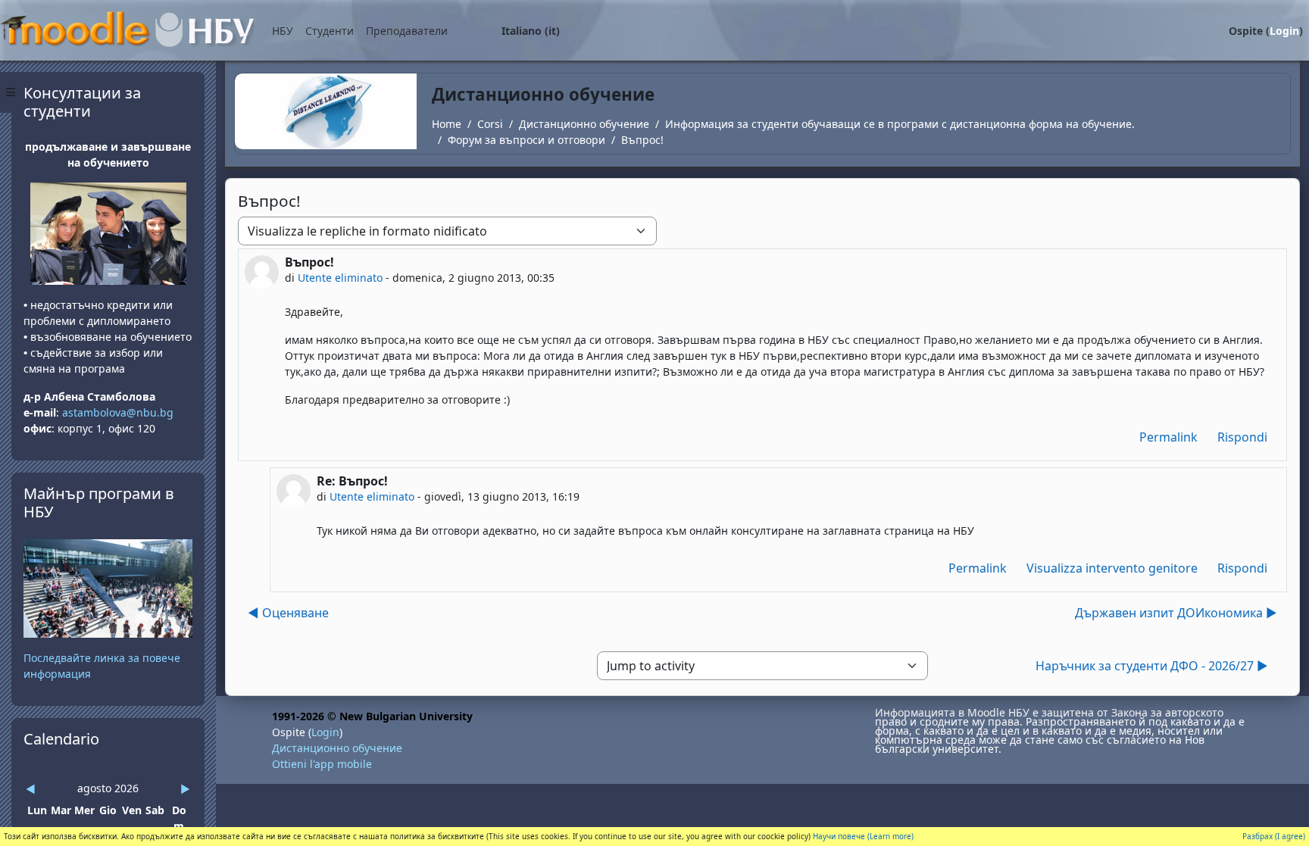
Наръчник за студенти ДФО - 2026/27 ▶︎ (1152, 665)
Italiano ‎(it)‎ (530, 30)
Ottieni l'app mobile (322, 764)
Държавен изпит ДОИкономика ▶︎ (1176, 612)
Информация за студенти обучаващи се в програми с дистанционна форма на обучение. (900, 124)
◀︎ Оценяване (288, 612)
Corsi (490, 124)
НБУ (282, 30)
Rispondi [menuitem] (1242, 437)
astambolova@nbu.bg (119, 412)
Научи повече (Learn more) (863, 836)
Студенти (329, 30)
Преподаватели (407, 30)
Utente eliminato (340, 277)
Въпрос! (642, 140)
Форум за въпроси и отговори (526, 140)
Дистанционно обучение (584, 124)
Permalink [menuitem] (1168, 437)
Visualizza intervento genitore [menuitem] (1112, 568)
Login (1284, 30)
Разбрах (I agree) (1273, 836)
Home (446, 124)
